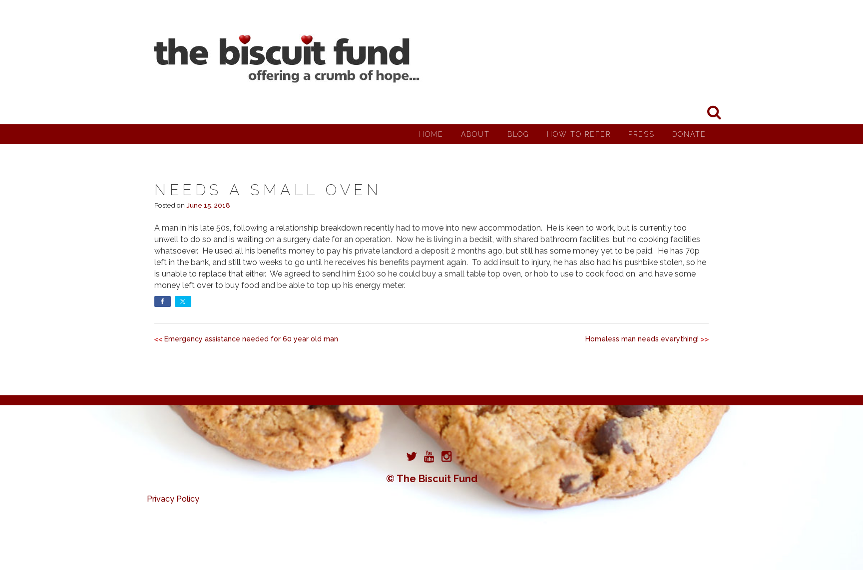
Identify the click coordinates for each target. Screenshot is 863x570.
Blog (518, 134)
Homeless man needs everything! (642, 339)
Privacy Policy (173, 499)
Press (641, 134)
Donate (689, 134)
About (475, 134)
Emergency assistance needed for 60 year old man (251, 339)
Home (431, 134)
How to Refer (579, 134)
